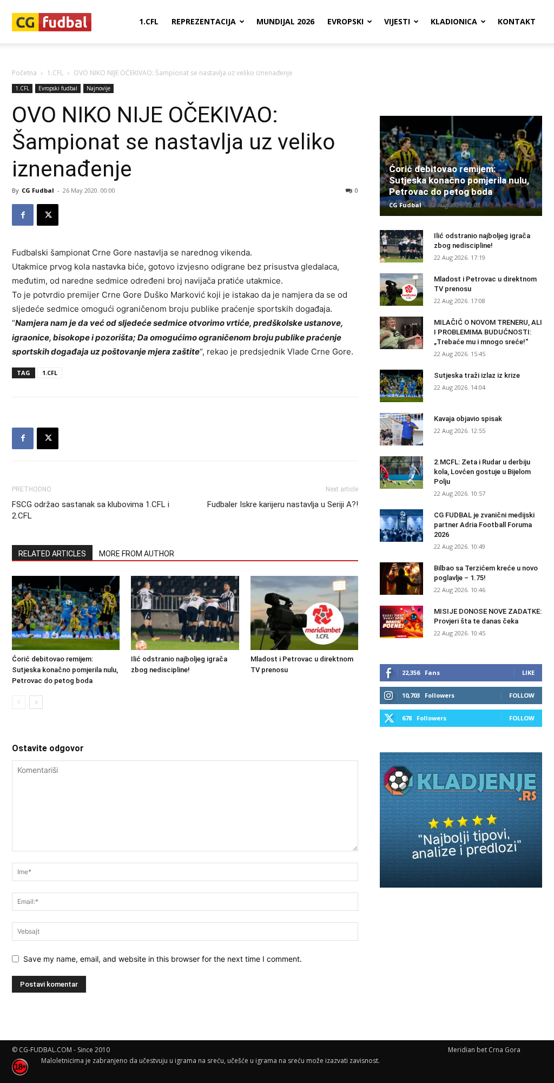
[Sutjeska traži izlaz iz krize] (401, 386)
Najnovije (98, 88)
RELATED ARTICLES (52, 553)
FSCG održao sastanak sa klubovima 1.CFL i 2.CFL (90, 510)
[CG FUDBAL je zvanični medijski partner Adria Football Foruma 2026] (401, 525)
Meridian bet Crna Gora (484, 1049)
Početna (24, 72)
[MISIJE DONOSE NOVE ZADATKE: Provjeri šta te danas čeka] (401, 622)
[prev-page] (18, 702)
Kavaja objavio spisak (468, 419)
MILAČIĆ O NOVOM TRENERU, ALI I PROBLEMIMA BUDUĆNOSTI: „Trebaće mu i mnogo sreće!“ (488, 332)
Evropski (345, 21)
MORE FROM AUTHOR (136, 553)
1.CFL (149, 21)
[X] (47, 215)
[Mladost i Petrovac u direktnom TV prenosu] (304, 613)
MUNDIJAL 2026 (285, 21)
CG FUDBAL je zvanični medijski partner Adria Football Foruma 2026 (484, 525)
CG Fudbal (38, 190)
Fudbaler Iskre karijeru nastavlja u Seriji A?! (282, 504)
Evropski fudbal (57, 88)
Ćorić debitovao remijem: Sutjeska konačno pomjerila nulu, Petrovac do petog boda (65, 670)
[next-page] (36, 702)
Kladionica (454, 21)
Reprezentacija (204, 21)
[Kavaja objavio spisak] (401, 429)
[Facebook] (23, 215)
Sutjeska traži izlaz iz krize (477, 375)
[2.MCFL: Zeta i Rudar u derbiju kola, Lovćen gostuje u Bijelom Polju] (401, 472)
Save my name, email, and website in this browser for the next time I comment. (162, 958)
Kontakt (517, 21)
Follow (522, 695)
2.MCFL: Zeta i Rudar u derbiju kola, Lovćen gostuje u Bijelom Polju (482, 471)
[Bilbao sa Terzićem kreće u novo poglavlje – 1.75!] (401, 578)
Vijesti (397, 21)
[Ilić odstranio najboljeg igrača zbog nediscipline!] (185, 613)
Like (528, 672)
